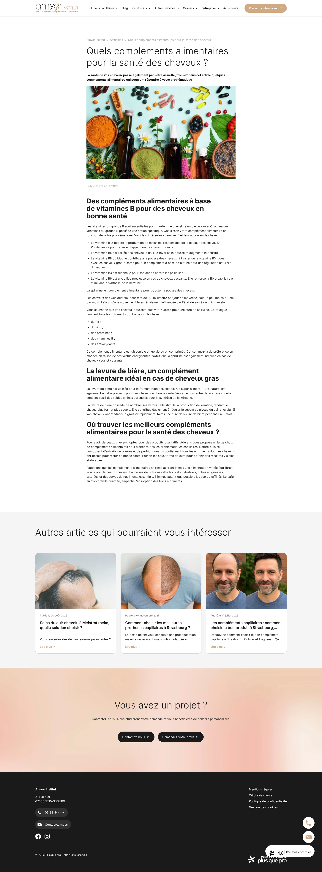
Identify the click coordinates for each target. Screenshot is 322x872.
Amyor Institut (95, 39)
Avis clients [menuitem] (230, 8)
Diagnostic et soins (134, 8)
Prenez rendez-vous (263, 8)
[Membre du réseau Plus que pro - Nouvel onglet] (267, 859)
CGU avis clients (260, 795)
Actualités (116, 39)
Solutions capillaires (101, 8)
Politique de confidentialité (268, 801)
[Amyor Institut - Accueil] (57, 8)
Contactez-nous (133, 737)
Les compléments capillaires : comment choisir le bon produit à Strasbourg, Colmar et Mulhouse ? (246, 628)
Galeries (188, 8)
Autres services (165, 8)
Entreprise (209, 8)
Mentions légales (261, 789)
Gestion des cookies (263, 807)
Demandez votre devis (178, 737)
